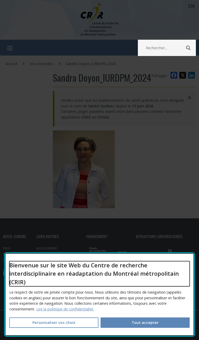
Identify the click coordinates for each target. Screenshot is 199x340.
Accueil (11, 63)
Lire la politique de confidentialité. (65, 309)
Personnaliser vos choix (53, 322)
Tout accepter (145, 322)
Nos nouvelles (41, 63)
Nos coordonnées (14, 251)
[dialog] (99, 294)
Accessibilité (46, 248)
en (191, 6)
